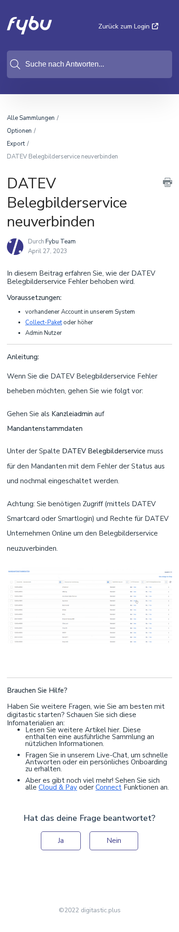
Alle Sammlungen (31, 118)
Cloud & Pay (58, 787)
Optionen (19, 131)
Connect (108, 787)
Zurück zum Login (124, 26)
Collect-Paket (43, 322)
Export (16, 144)
